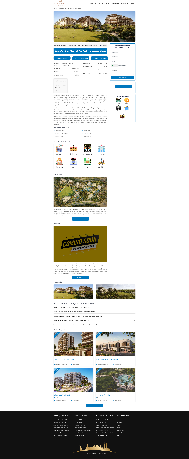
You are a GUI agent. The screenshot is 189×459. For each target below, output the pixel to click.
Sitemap (119, 435)
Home (91, 3)
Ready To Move (106, 3)
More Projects (94, 405)
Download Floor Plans (100, 58)
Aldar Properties (102, 70)
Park (87, 167)
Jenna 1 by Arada (79, 435)
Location (95, 45)
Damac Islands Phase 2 (102, 435)
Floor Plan (81, 45)
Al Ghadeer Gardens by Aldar (107, 359)
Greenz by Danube (80, 425)
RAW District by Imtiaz (60, 422)
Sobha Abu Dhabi (58, 433)
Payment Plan (72, 45)
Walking (101, 167)
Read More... (80, 218)
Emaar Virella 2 (79, 433)
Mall (73, 167)
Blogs (118, 427)
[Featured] (73, 344)
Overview (57, 45)
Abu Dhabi (100, 362)
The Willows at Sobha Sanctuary (83, 430)
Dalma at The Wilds (103, 395)
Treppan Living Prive (101, 425)
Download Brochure (62, 58)
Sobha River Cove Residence (61, 427)
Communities (124, 3)
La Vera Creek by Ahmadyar (61, 430)
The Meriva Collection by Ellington (105, 433)
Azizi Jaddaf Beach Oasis (60, 435)
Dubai (98, 397)
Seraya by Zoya (79, 422)
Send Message (123, 77)
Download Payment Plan (81, 58)
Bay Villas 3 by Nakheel (102, 430)
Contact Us (120, 433)
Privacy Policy (120, 430)
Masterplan (88, 45)
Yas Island (66, 8)
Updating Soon (102, 63)
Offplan (97, 3)
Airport (59, 154)
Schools (73, 154)
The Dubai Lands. (91, 453)
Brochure (104, 45)
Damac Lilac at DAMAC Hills (61, 420)
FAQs (56, 90)
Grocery (59, 167)
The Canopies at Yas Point (64, 359)
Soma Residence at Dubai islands (105, 427)
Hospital (101, 154)
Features (63, 45)
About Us (119, 422)
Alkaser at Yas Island (62, 395)
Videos (132, 3)
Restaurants (87, 154)
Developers (115, 3)
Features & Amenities (60, 85)
